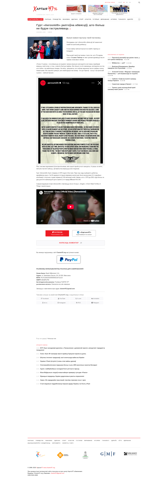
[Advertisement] (66, 321)
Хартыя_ (45, 9)
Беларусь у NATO (68, 443)
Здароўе (130, 19)
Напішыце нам (52, 338)
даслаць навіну (110, 2)
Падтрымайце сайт (57, 233)
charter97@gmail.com (57, 473)
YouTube (62, 298)
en (130, 2)
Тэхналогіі (122, 19)
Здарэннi (74, 19)
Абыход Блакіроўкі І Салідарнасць (39, 443)
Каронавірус (56, 443)
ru (127, 2)
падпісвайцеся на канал (84, 233)
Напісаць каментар (70, 243)
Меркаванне (105, 19)
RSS (79, 303)
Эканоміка (66, 19)
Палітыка (48, 19)
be (124, 2)
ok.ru (45, 303)
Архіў (120, 2)
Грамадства (57, 19)
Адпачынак (127, 440)
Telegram (96, 303)
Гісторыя (96, 19)
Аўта (120, 440)
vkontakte (96, 298)
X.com (79, 298)
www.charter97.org (49, 467)
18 (70, 29)
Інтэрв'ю (114, 19)
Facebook (45, 298)
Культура (88, 19)
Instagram (62, 303)
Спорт (81, 19)
